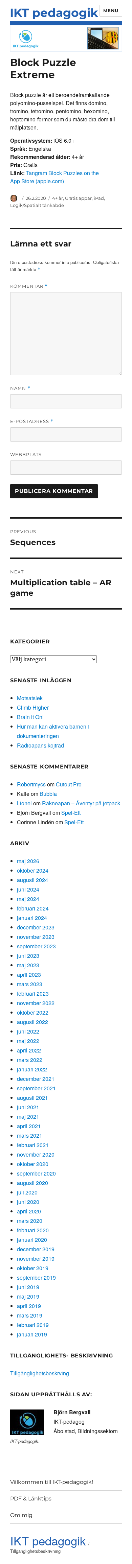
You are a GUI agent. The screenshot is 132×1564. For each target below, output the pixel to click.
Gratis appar (78, 198)
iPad (99, 198)
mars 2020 (29, 1221)
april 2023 (29, 974)
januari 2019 (32, 1334)
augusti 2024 (32, 880)
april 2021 (29, 1126)
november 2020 (35, 1154)
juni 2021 (28, 1107)
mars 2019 (29, 1315)
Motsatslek (30, 698)
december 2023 (35, 927)
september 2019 (36, 1277)
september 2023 (36, 946)
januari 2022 (32, 1069)
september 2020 (36, 1173)
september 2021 (36, 1088)
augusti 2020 (32, 1183)
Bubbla (48, 794)
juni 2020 (28, 1202)
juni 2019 (28, 1287)
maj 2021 (28, 1116)
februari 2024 (33, 908)
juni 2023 (28, 955)
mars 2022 (29, 1060)
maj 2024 (28, 899)
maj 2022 (28, 1041)
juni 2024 (28, 889)
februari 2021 (33, 1145)
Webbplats (26, 454)
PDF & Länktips (30, 1498)
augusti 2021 (32, 1097)
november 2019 (35, 1258)
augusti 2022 (32, 1022)
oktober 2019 (32, 1268)
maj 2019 (28, 1296)
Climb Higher (33, 707)
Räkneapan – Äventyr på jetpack (81, 803)
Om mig (21, 1515)
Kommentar (29, 286)
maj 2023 (28, 965)
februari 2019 (33, 1325)
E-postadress (31, 421)
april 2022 (29, 1050)
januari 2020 (32, 1239)
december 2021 (35, 1079)
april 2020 (29, 1211)
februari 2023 (33, 993)
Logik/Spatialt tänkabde (37, 205)
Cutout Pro (69, 784)
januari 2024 (32, 918)
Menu (110, 10)
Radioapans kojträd (40, 745)
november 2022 (35, 1003)
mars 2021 (29, 1135)
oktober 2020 (32, 1164)
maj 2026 (28, 861)
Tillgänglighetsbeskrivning (35, 1551)
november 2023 (35, 937)
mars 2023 (29, 984)
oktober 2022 (32, 1012)
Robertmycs (31, 784)
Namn (20, 388)
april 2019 (29, 1306)
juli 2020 (27, 1192)
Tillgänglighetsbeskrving (39, 1373)
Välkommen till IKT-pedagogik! (51, 1482)
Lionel (24, 803)
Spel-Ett (71, 812)
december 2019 (35, 1249)
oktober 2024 (32, 870)
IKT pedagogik (54, 12)
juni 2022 (28, 1031)
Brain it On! (30, 717)
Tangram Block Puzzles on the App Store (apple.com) (54, 177)
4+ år (57, 198)
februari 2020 (33, 1230)
